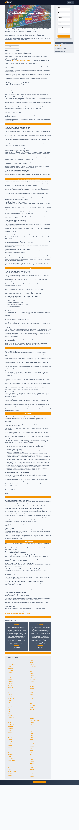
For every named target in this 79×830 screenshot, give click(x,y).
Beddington (32, 699)
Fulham (9, 709)
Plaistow (10, 762)
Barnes (9, 743)
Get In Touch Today (28, 42)
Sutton (31, 729)
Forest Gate (10, 773)
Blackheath (10, 750)
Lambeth (10, 694)
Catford (9, 756)
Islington (10, 679)
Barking (31, 698)
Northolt (31, 735)
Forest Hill (10, 741)
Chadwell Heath (33, 746)
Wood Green (10, 754)
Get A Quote (28, 124)
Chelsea (10, 674)
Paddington (10, 670)
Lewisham (10, 749)
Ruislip (31, 765)
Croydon (31, 701)
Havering (31, 771)
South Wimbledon (12, 771)
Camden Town (11, 676)
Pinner (31, 748)
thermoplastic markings (31, 34)
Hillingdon (32, 761)
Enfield (31, 724)
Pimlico (23, 613)
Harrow (31, 716)
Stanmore (32, 737)
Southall (31, 731)
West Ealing (32, 686)
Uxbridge (31, 772)
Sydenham (10, 758)
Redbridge (32, 696)
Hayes (31, 752)
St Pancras (28, 613)
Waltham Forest (33, 677)
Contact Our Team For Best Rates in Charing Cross (28, 179)
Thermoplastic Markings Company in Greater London (22, 60)
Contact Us (28, 496)
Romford (31, 767)
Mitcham (31, 662)
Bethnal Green (11, 698)
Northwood (32, 769)
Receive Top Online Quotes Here (28, 268)
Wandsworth (10, 715)
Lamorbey (32, 743)
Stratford (10, 747)
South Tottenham (11, 734)
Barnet (31, 714)
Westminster (7, 613)
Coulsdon (32, 759)
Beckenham (32, 679)
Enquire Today (28, 347)
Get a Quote (28, 19)
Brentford (31, 675)
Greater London (11, 767)
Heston (31, 739)
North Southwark (17, 613)
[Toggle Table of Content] (16, 47)
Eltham (31, 692)
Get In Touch (64, 43)
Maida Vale (10, 687)
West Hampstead (11, 707)
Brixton (9, 692)
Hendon (9, 765)
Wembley (32, 668)
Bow (9, 713)
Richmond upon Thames (35, 684)
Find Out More (28, 413)
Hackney (10, 705)
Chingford (32, 718)
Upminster (32, 776)
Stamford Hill (11, 724)
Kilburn (9, 702)
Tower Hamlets (11, 704)
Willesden (10, 735)
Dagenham (32, 756)
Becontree (32, 744)
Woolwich (32, 683)
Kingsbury (32, 664)
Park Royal (10, 764)
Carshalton (32, 711)
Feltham (31, 758)
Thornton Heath (33, 666)
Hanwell (31, 694)
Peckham (10, 696)
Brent (9, 752)
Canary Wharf (11, 719)
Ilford (31, 703)
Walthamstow (32, 671)
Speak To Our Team (28, 541)
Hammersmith (11, 717)
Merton (9, 769)
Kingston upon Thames (34, 720)
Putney (9, 730)
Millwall (9, 720)
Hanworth (32, 750)
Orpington (32, 763)
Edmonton (32, 688)
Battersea (10, 690)
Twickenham (32, 705)
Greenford (32, 709)
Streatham (10, 732)
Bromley (10, 722)
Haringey (10, 739)
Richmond (32, 681)
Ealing (31, 690)
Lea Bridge (10, 728)
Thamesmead (32, 728)
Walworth (10, 672)
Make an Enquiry (39, 782)
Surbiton (31, 733)
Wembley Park (33, 669)
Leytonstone (10, 775)
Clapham (10, 689)
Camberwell (10, 681)
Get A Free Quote (28, 653)
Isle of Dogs (10, 726)
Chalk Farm (10, 683)
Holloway (10, 700)
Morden (31, 673)
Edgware (31, 713)
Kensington (10, 685)
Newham (31, 660)
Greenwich (10, 737)
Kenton (31, 707)
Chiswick (10, 745)
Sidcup (31, 741)
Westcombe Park (11, 760)
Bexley (31, 754)
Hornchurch (32, 774)
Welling (31, 726)
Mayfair (12, 613)
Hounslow (32, 722)
